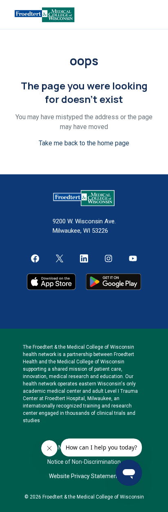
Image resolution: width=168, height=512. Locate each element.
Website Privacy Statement (84, 476)
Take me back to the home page (84, 143)
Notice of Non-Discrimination (84, 462)
